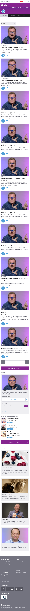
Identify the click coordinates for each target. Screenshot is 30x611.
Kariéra (17, 568)
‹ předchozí (3, 362)
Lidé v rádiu (19, 566)
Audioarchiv (21, 7)
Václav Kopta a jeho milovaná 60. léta (12, 47)
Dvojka (26, 405)
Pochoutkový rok (7, 467)
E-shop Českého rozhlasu (9, 416)
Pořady (19, 16)
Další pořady (5, 449)
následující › (27, 362)
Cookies (3, 607)
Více (25, 16)
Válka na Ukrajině (5, 562)
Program (14, 7)
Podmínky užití (17, 607)
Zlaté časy (5, 390)
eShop (3, 568)
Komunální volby (5, 564)
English (23, 607)
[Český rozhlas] (5, 1)
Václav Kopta (5, 411)
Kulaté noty (5, 519)
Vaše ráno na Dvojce (8, 544)
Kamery (27, 7)
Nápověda (18, 564)
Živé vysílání (4, 575)
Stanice (3, 566)
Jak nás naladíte (20, 562)
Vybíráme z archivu (7, 494)
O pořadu (4, 373)
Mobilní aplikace (5, 581)
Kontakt (18, 570)
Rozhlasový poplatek (21, 572)
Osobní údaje (9, 607)
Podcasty (3, 579)
